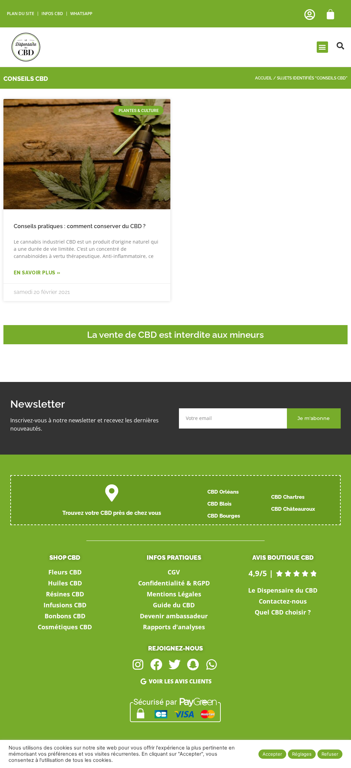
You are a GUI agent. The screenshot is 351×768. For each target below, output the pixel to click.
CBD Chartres (287, 497)
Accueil (263, 78)
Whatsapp (81, 13)
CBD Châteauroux (293, 509)
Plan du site (20, 13)
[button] (322, 47)
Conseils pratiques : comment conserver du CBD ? (80, 226)
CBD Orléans (223, 492)
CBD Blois (219, 504)
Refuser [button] (330, 754)
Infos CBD (52, 13)
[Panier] (330, 14)
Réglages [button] (302, 754)
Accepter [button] (272, 754)
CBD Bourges (223, 516)
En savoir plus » (37, 272)
